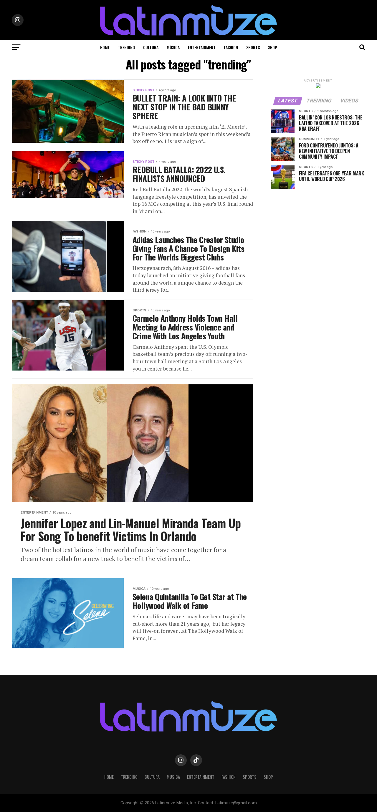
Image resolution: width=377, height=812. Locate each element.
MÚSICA (173, 47)
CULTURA (150, 47)
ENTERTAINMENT (202, 47)
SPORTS (253, 47)
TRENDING (126, 47)
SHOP (272, 47)
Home (105, 47)
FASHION (231, 47)
